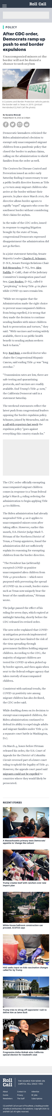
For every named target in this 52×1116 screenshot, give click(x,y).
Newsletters (8, 1098)
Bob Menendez (12, 268)
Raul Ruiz (14, 353)
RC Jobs (34, 1095)
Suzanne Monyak (13, 115)
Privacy (20, 1095)
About (5, 1091)
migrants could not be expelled (21, 774)
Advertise (35, 1091)
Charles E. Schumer (34, 258)
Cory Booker (16, 281)
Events (5, 1095)
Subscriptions (36, 1098)
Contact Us (21, 1091)
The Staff (20, 1098)
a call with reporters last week (20, 424)
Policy (11, 27)
